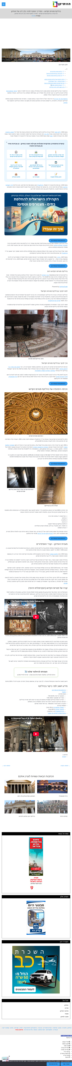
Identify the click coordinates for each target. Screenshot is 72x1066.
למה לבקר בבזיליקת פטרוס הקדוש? (54, 73)
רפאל (51, 136)
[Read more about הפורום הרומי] (52, 806)
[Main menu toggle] (3, 4)
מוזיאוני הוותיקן (64, 1011)
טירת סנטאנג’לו (13, 376)
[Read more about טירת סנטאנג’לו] (52, 786)
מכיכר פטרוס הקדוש (62, 376)
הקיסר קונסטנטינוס (11, 91)
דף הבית (55, 13)
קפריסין (16, 1028)
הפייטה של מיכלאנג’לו (54, 300)
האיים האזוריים (47, 1028)
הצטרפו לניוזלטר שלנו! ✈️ (56, 85)
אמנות (66, 1014)
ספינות (66, 583)
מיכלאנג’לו (40, 185)
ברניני (58, 257)
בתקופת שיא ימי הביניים (61, 99)
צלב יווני (46, 134)
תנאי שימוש (41, 1029)
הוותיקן (66, 1005)
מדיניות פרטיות (28, 1029)
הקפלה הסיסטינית (58, 707)
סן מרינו (55, 1029)
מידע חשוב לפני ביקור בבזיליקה (57, 87)
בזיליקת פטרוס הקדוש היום (56, 71)
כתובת (64, 692)
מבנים (33, 15)
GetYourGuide (63, 286)
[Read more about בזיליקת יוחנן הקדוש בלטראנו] (19, 806)
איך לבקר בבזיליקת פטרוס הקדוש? (54, 75)
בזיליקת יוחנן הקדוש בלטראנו (27, 816)
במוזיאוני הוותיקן (50, 370)
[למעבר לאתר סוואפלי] (36, 214)
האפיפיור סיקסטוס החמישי (40, 447)
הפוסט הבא (6, 765)
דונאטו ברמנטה (10, 132)
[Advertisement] (36, 31)
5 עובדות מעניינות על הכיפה (45, 533)
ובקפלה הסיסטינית (40, 370)
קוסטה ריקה (5, 1028)
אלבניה (64, 1028)
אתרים (66, 1008)
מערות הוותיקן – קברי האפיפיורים (57, 81)
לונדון (21, 1028)
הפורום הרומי (64, 816)
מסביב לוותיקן (64, 1016)
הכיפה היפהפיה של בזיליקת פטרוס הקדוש (55, 79)
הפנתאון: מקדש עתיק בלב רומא (26, 796)
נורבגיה (40, 1028)
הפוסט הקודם (65, 765)
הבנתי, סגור (66, 1064)
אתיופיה (55, 1028)
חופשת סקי (49, 1029)
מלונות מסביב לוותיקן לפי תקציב (57, 713)
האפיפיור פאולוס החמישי (61, 245)
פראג (11, 1028)
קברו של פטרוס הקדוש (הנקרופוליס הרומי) (54, 83)
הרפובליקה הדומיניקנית (30, 1028)
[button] (8, 4)
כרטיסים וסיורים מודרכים (58, 240)
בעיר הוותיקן (45, 275)
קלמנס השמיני (54, 554)
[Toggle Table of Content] (66, 69)
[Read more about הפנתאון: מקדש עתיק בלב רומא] (19, 786)
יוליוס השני (58, 132)
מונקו (59, 1028)
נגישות (35, 1029)
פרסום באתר (19, 1029)
